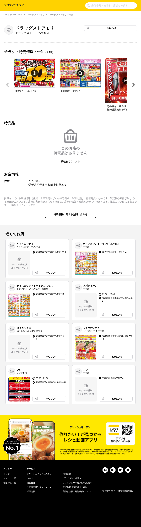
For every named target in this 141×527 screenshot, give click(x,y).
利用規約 (67, 474)
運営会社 (31, 483)
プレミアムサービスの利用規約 (77, 483)
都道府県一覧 (9, 483)
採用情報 (31, 491)
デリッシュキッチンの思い (39, 474)
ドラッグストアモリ (35, 14)
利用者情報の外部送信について (77, 491)
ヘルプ (30, 478)
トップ (6, 474)
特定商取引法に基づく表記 (75, 487)
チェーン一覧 (16, 14)
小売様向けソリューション (39, 487)
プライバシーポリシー (73, 478)
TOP (5, 14)
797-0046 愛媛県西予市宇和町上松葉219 (47, 183)
